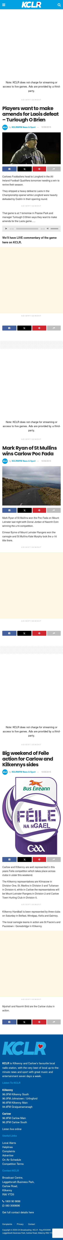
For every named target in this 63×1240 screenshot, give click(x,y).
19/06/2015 (46, 126)
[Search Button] (59, 4)
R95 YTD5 (8, 1194)
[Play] (6, 228)
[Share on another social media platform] (54, 168)
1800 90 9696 (12, 1201)
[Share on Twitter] (24, 168)
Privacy (20, 1224)
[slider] (55, 228)
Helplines (7, 1147)
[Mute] (47, 228)
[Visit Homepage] (31, 5)
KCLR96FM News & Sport (23, 126)
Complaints (8, 1151)
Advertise (7, 1155)
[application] (31, 229)
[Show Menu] (3, 4)
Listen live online (11, 1129)
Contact (31, 1224)
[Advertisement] (31, 44)
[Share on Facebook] (9, 168)
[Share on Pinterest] (39, 168)
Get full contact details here (18, 1212)
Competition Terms (13, 1164)
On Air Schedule (11, 1159)
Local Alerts (9, 1143)
